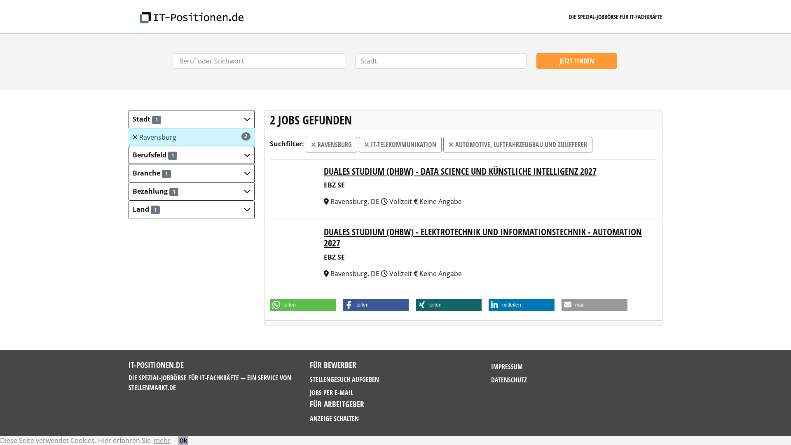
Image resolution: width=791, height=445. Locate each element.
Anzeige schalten (334, 418)
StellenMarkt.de (152, 387)
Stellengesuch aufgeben (344, 379)
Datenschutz (509, 379)
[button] (192, 119)
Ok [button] (183, 440)
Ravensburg (193, 137)
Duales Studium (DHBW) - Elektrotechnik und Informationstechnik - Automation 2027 (483, 237)
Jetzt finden (576, 61)
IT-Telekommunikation (402, 144)
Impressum (507, 366)
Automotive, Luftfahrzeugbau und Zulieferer (520, 144)
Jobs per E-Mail (331, 392)
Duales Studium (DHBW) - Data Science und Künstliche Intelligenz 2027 (460, 171)
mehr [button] (162, 440)
